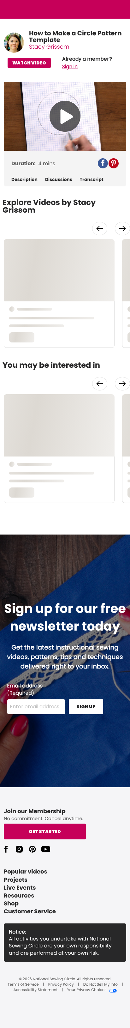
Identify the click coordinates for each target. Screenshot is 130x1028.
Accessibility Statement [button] (35, 990)
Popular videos (25, 872)
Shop (11, 904)
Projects (15, 880)
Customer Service (30, 912)
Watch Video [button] (29, 63)
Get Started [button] (45, 831)
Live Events (20, 888)
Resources (19, 896)
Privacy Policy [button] (61, 984)
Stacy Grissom (49, 47)
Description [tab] (24, 180)
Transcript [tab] (91, 180)
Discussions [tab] (58, 180)
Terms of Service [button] (23, 984)
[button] (87, 62)
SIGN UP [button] (86, 707)
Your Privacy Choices (86, 990)
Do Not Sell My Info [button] (100, 984)
